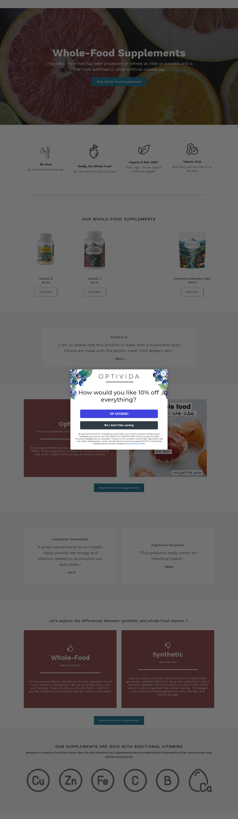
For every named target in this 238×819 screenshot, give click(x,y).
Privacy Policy (131, 443)
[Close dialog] (163, 373)
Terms (142, 443)
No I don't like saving (119, 425)
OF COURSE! (119, 414)
